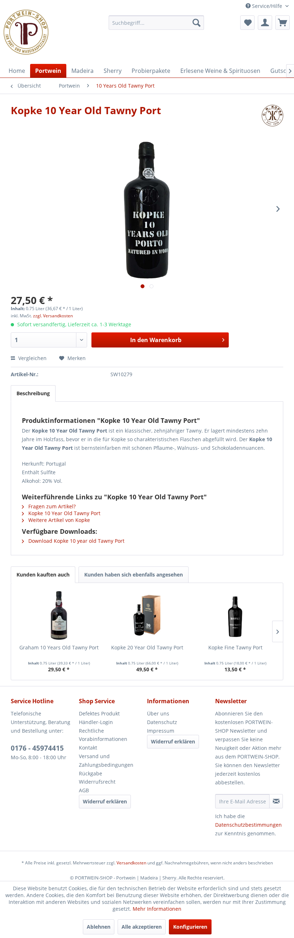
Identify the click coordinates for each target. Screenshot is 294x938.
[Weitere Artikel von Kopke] (272, 117)
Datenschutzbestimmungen (248, 824)
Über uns (158, 713)
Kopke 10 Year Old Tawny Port (63, 513)
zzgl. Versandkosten (53, 316)
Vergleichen (32, 358)
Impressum (160, 730)
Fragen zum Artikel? (51, 506)
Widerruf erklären (105, 801)
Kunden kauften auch (43, 574)
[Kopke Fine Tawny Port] (235, 615)
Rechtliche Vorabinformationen (103, 735)
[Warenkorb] (282, 22)
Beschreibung (33, 393)
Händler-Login (96, 722)
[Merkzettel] (247, 22)
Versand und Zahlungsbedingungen (106, 760)
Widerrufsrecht (97, 781)
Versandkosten (131, 863)
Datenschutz (162, 722)
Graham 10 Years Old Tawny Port (59, 647)
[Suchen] (196, 22)
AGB (84, 790)
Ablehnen (98, 926)
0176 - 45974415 (37, 748)
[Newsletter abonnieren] (276, 801)
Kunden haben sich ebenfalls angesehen (133, 574)
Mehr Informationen (157, 908)
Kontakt (88, 747)
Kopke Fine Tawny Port (235, 647)
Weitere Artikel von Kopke (58, 520)
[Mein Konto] (265, 22)
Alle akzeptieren (142, 926)
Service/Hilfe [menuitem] (267, 6)
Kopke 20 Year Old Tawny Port (147, 647)
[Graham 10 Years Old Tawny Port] (58, 615)
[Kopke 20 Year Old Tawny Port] (147, 615)
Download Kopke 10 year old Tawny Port (75, 540)
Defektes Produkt (99, 713)
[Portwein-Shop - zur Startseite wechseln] (26, 32)
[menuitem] (156, 22)
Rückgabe (90, 773)
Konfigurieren (190, 926)
